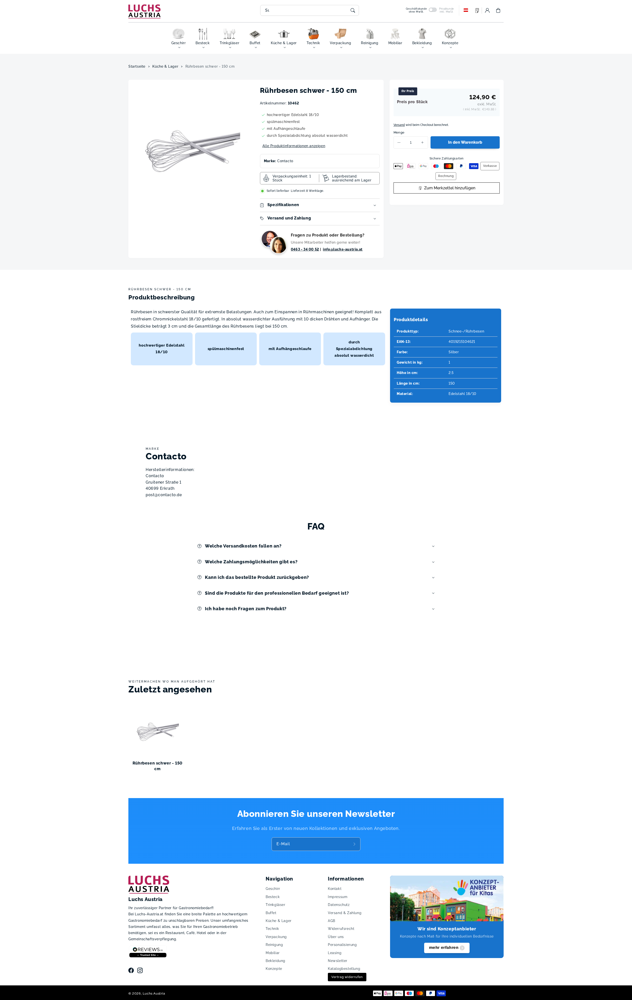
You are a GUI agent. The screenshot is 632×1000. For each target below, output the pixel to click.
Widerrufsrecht (341, 929)
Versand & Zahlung (344, 913)
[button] (498, 10)
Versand (399, 125)
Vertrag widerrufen (347, 977)
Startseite (136, 66)
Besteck (273, 897)
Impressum (337, 897)
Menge (399, 132)
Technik (272, 929)
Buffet (271, 913)
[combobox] (309, 10)
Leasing (334, 953)
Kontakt (334, 889)
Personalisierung (342, 945)
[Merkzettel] (477, 10)
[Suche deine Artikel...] (352, 10)
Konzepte (274, 969)
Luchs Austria (154, 993)
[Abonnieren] (355, 844)
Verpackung (276, 937)
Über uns (336, 937)
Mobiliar (273, 953)
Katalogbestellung (344, 969)
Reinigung (274, 945)
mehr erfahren (444, 947)
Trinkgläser (275, 905)
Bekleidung (275, 961)
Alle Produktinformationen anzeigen (293, 146)
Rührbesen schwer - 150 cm (210, 66)
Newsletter (337, 961)
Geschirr (273, 889)
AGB (331, 921)
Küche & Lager (165, 66)
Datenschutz (339, 905)
